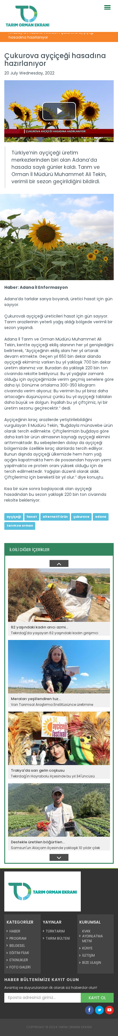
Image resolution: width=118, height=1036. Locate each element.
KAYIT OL (97, 998)
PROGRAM (17, 938)
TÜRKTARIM (55, 931)
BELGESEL (17, 945)
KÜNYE (87, 948)
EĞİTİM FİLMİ (19, 952)
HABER (14, 931)
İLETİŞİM (88, 955)
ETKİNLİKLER (18, 959)
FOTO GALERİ (20, 967)
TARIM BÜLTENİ (58, 938)
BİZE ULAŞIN (91, 962)
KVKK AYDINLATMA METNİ (92, 936)
